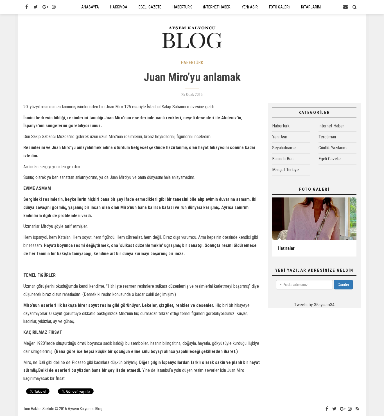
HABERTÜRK (192, 62)
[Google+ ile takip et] (45, 7)
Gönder (343, 284)
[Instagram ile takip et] (54, 7)
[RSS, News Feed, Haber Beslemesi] (357, 409)
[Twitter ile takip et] (35, 7)
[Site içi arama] (355, 7)
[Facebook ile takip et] (26, 7)
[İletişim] (345, 7)
